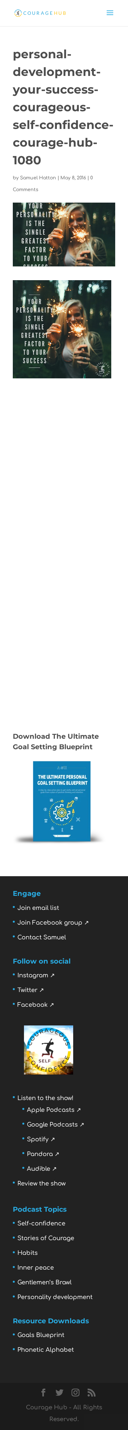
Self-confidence (41, 1223)
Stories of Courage (45, 1238)
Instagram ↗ (36, 975)
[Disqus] (64, 460)
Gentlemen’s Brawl (44, 1282)
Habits (27, 1253)
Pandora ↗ (43, 1154)
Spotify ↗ (41, 1139)
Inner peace (35, 1267)
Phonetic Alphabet (45, 1350)
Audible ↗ (42, 1169)
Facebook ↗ (35, 1005)
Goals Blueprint (40, 1335)
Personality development (55, 1297)
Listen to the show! (45, 1098)
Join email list (38, 908)
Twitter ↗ (30, 990)
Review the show (41, 1183)
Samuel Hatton (38, 177)
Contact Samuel (41, 937)
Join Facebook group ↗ (53, 922)
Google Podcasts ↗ (55, 1124)
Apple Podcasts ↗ (54, 1110)
